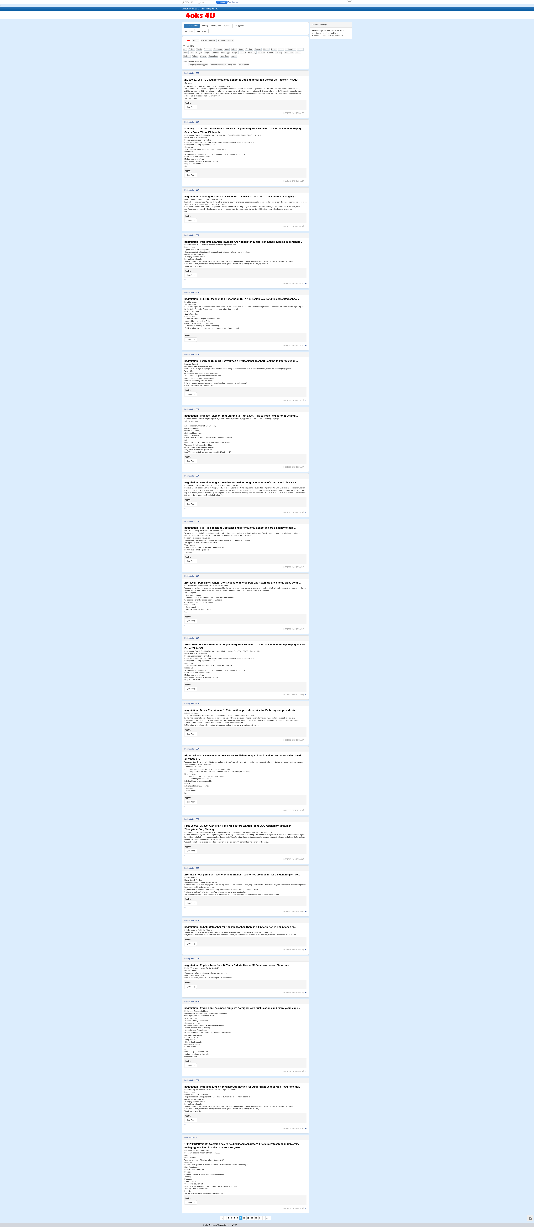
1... (222, 1218)
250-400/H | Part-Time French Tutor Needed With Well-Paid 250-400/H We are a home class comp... (242, 582)
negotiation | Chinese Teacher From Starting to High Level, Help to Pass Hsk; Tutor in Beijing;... (241, 415)
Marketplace (216, 26)
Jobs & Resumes (191, 26)
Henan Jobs (189, 1137)
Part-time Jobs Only (208, 41)
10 (244, 1218)
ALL (184, 49)
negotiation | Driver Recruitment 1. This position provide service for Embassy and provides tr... (240, 710)
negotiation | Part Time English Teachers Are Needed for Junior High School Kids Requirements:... (242, 1086)
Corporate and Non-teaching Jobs (223, 65)
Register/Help (233, 2)
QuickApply (191, 107)
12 (252, 1218)
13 (256, 1218)
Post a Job (189, 31)
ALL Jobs (187, 41)
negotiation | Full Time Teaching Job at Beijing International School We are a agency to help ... (240, 527)
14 (260, 1218)
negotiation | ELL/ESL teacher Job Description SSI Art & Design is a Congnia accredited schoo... (241, 299)
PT (185, 280)
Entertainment (243, 65)
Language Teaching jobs (198, 65)
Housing (205, 26)
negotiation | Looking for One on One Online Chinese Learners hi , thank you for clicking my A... (241, 196)
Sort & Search (202, 31)
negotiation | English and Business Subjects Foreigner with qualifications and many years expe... (242, 1008)
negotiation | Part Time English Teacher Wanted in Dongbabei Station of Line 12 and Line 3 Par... (241, 482)
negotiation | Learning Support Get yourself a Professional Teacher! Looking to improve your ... (241, 361)
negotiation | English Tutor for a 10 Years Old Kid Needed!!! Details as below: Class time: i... (238, 965)
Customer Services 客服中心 (530, 1218)
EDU (198, 73)
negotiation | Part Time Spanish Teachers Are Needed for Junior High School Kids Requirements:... (243, 241)
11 (248, 1218)
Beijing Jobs (189, 73)
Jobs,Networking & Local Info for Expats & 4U (200, 9)
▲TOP (234, 1225)
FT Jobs (196, 41)
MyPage (227, 26)
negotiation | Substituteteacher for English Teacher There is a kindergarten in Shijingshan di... (240, 927)
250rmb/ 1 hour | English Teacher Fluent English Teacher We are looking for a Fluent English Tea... (242, 874)
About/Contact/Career (221, 1225)
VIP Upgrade (239, 26)
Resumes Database (225, 41)
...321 (268, 1218)
